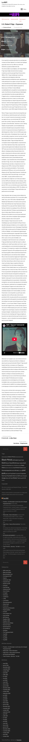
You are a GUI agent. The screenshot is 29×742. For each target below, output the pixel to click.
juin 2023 (5, 676)
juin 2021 (5, 717)
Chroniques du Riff (7, 576)
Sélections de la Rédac (8, 623)
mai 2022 (5, 697)
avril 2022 (5, 699)
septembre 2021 (6, 712)
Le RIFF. (5, 2)
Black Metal (7, 459)
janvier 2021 (5, 727)
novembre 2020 (6, 730)
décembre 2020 (6, 728)
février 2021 (5, 725)
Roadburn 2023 (6, 621)
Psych (5, 475)
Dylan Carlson (20, 463)
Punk (16, 475)
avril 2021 (5, 721)
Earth (24, 463)
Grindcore (16, 465)
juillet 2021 (5, 715)
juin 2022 (5, 695)
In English (5, 593)
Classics (5, 578)
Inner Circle (11, 467)
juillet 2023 (5, 674)
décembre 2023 (6, 667)
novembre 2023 (6, 669)
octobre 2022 (6, 691)
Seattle (21, 475)
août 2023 (5, 672)
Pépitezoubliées (6, 609)
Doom (4, 463)
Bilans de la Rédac (7, 572)
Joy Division (16, 467)
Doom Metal (9, 463)
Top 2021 (5, 636)
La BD (4, 598)
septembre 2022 (6, 693)
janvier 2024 (6, 665)
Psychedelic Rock (11, 475)
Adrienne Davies (4, 456)
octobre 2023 (6, 671)
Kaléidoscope (23, 467)
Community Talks (7, 579)
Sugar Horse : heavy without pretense (11, 524)
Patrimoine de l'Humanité (8, 608)
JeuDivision (5, 596)
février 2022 (5, 702)
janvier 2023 (6, 686)
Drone (15, 463)
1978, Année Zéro (5, 19)
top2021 (22, 478)
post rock (7, 473)
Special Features (7, 626)
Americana (17, 456)
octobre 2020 (6, 732)
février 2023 (5, 684)
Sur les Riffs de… (7, 628)
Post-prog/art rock (7, 613)
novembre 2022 (6, 689)
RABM (19, 475)
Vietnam (3, 480)
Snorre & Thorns (6, 624)
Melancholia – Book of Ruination (10, 514)
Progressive (17, 473)
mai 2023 (5, 678)
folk (10, 465)
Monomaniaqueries (6, 470)
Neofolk (13, 470)
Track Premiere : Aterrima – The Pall (11, 546)
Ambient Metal (11, 456)
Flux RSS (5, 498)
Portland (20, 470)
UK (25, 478)
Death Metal (21, 460)
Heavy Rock (7, 467)
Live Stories (5, 600)
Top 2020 (5, 634)
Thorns (18, 478)
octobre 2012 (6, 736)
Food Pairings (6, 587)
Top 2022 (5, 637)
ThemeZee (18, 740)
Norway (17, 470)
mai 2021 (5, 719)
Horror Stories (6, 591)
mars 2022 (5, 700)
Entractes (5, 585)
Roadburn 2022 (6, 619)
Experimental (4, 465)
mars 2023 (5, 682)
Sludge (4, 478)
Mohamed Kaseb (7, 27)
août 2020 (5, 734)
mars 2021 (5, 723)
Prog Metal (12, 473)
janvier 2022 (6, 704)
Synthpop (5, 630)
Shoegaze (25, 475)
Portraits (5, 611)
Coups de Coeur (6, 581)
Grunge (19, 465)
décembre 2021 (6, 706)
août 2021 (5, 714)
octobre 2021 (6, 710)
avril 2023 (5, 680)
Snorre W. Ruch (9, 478)
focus (8, 465)
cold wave (15, 460)
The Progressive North (8, 632)
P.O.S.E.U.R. (6, 606)
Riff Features (6, 617)
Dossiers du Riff (6, 583)
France (13, 465)
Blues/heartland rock (7, 574)
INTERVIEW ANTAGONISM (9, 535)
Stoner (15, 478)
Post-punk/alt (6, 615)
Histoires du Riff (14, 19)
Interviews (5, 594)
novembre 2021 (6, 708)
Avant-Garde (21, 456)
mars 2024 (5, 663)
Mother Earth (6, 604)
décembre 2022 (6, 687)
